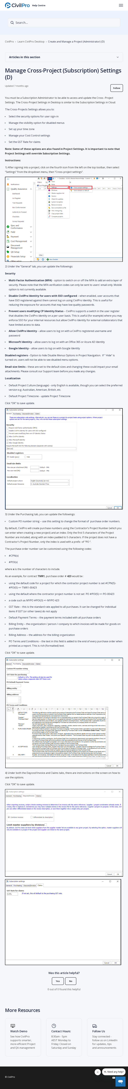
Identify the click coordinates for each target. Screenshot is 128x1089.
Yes (58, 981)
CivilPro (9, 41)
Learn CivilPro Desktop (30, 41)
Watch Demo (18, 1031)
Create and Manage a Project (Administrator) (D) (76, 41)
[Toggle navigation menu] (121, 5)
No (70, 981)
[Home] (17, 5)
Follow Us (98, 1031)
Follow (116, 88)
